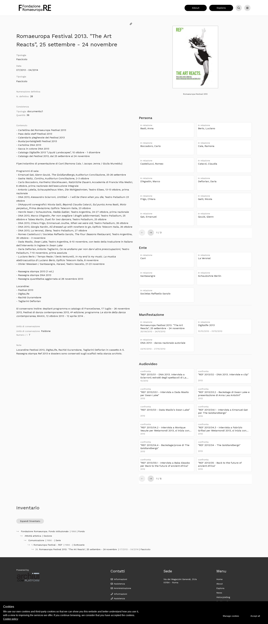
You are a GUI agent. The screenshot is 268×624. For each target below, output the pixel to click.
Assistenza (119, 583)
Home (219, 579)
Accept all (255, 616)
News (219, 592)
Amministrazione (122, 588)
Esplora (221, 7)
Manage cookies (231, 616)
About (195, 7)
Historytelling (223, 597)
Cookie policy (10, 619)
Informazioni (120, 579)
